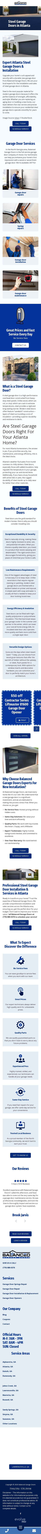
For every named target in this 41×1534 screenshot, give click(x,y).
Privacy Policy (14, 1488)
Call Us (7, 1530)
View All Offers (20, 736)
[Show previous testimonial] (16, 1221)
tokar (17, 118)
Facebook (20, 1513)
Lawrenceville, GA (20, 1467)
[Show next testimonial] (36, 729)
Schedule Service (20, 129)
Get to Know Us (20, 1155)
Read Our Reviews (20, 1234)
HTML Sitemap (26, 1488)
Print (23, 720)
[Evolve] (20, 1520)
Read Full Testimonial (20, 1208)
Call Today (20, 123)
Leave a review (20, 1240)
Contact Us (34, 1530)
